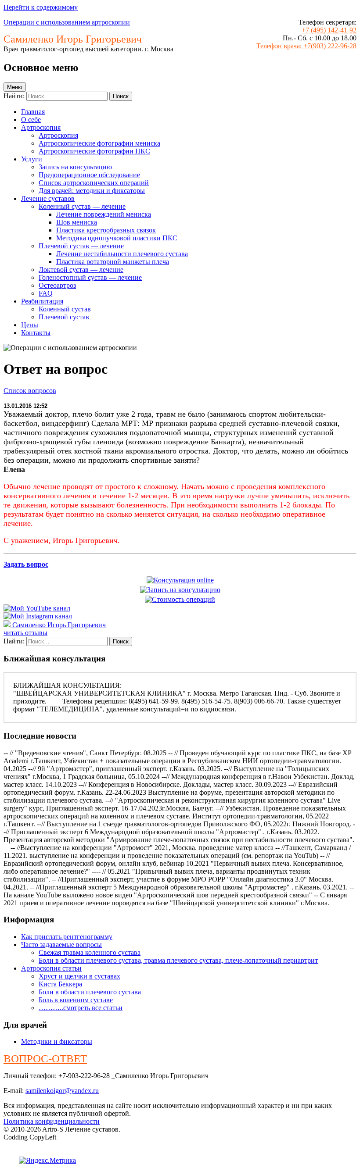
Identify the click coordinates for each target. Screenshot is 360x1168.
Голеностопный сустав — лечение (90, 277)
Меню (14, 87)
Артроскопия (41, 127)
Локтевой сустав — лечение (81, 269)
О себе (31, 119)
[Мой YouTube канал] (37, 608)
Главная (33, 111)
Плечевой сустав (64, 317)
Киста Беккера (60, 984)
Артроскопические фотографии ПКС (94, 151)
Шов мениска (76, 222)
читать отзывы (25, 632)
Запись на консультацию (75, 167)
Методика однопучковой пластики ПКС (116, 238)
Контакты (35, 332)
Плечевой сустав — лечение (81, 246)
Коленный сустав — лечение (82, 206)
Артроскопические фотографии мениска (99, 143)
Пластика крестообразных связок (106, 230)
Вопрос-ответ (45, 1058)
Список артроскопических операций (94, 182)
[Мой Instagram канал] (38, 616)
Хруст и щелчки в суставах (79, 976)
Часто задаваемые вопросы (61, 944)
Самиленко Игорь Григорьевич (59, 625)
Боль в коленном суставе (76, 1000)
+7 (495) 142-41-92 (329, 30)
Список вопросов (30, 390)
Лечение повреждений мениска (103, 214)
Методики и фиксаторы (56, 1041)
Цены (29, 325)
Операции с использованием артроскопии (67, 22)
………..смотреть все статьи (80, 1007)
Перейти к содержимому (41, 7)
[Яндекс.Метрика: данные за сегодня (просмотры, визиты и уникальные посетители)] (47, 1160)
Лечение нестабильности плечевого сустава (122, 253)
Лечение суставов (48, 198)
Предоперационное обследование (89, 175)
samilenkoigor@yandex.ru (62, 1090)
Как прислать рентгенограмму (66, 936)
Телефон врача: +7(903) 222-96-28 (306, 46)
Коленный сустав (65, 309)
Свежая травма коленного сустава (89, 952)
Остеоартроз (57, 285)
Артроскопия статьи (51, 968)
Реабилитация (42, 301)
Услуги (31, 159)
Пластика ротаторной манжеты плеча (112, 261)
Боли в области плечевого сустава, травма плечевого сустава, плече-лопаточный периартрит (178, 960)
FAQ (46, 293)
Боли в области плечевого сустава (90, 992)
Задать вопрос (26, 564)
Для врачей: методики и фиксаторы (92, 190)
